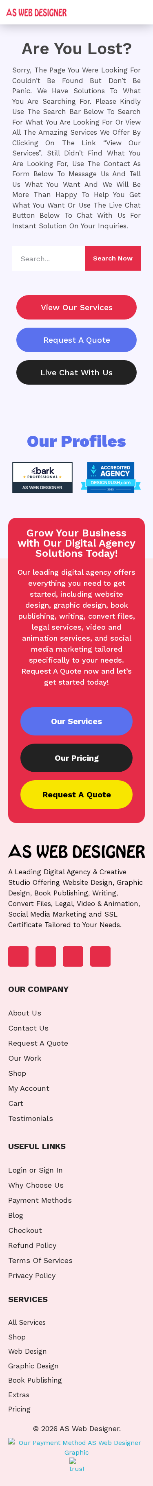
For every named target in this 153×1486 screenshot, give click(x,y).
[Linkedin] (45, 956)
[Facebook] (18, 956)
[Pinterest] (100, 956)
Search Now (113, 258)
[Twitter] (73, 956)
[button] (138, 12)
